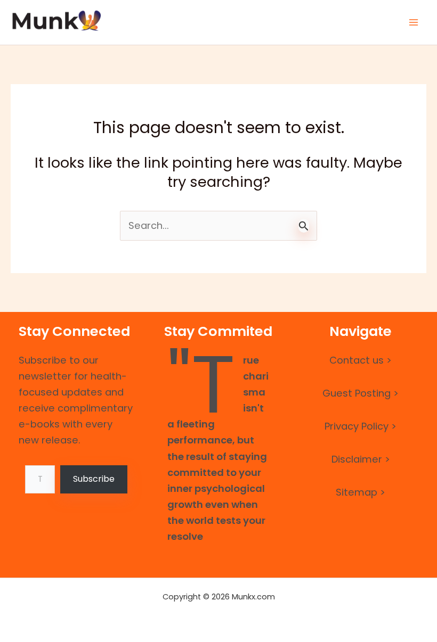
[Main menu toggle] (413, 22)
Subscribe (94, 479)
